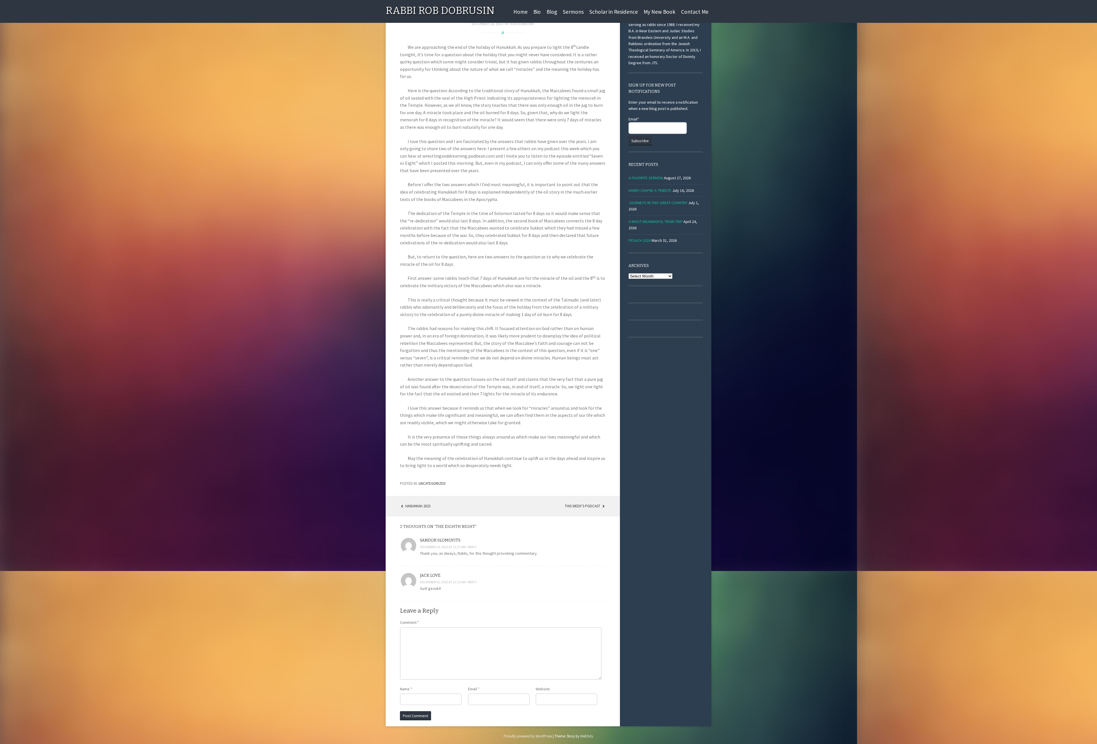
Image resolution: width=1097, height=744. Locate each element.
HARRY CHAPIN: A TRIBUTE (649, 190)
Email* (633, 119)
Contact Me (694, 11)
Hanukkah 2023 (417, 506)
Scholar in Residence (613, 11)
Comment (409, 622)
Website (543, 688)
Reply (472, 547)
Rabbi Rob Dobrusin (440, 10)
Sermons (573, 11)
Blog (552, 11)
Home (520, 11)
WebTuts (586, 736)
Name (406, 688)
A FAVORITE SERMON (645, 177)
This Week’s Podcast (583, 506)
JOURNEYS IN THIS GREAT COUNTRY (657, 202)
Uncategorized (432, 483)
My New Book (659, 11)
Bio (537, 11)
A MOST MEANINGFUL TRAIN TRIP (655, 221)
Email (473, 688)
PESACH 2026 (639, 240)
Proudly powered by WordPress (528, 736)
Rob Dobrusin (522, 23)
